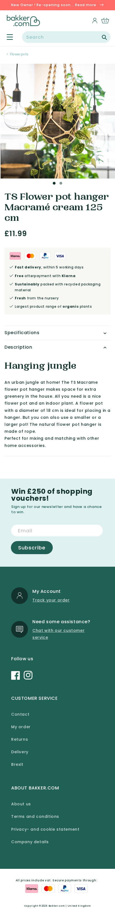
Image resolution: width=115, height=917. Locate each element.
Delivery (19, 752)
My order (21, 727)
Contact (20, 714)
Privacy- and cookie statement (45, 829)
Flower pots (19, 54)
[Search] (104, 37)
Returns (19, 739)
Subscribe (31, 547)
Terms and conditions (35, 816)
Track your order (51, 600)
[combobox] (66, 37)
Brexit (17, 764)
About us (21, 804)
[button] (6, 37)
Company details (30, 842)
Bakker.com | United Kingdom (70, 906)
